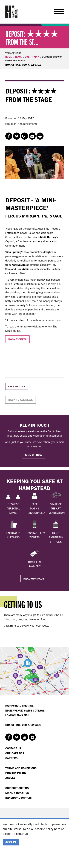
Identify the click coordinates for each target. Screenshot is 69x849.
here (57, 829)
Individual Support (19, 797)
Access (10, 777)
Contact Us (13, 748)
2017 (28, 56)
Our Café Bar (14, 753)
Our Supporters (17, 788)
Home (8, 56)
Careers (11, 758)
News (18, 56)
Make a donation (17, 793)
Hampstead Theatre (11, 11)
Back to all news (20, 399)
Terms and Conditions (20, 768)
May (36, 56)
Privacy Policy (15, 773)
